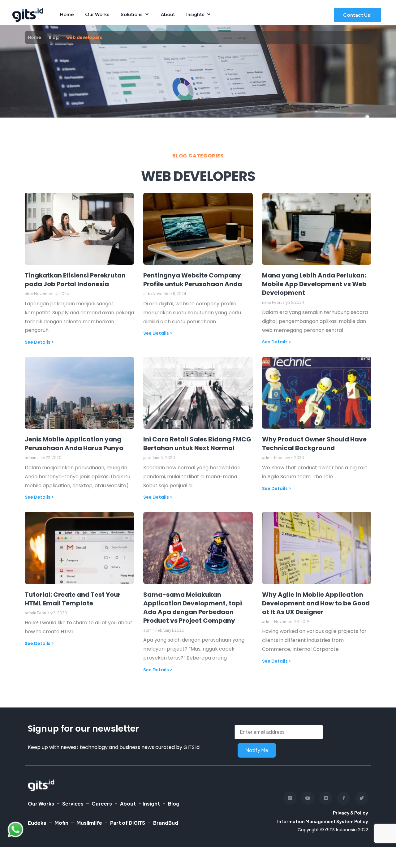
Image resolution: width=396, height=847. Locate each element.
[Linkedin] (289, 798)
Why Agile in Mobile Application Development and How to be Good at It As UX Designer (316, 603)
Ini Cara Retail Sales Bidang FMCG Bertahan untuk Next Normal (197, 443)
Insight (151, 803)
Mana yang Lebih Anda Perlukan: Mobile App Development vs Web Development (314, 284)
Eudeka (37, 822)
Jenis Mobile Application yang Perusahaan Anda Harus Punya (74, 443)
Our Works (41, 803)
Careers (102, 803)
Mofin (61, 822)
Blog (54, 37)
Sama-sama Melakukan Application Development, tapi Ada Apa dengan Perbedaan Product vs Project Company (192, 607)
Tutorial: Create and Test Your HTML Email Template (73, 599)
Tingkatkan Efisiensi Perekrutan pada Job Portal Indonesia (75, 279)
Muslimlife (89, 822)
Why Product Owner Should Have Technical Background (314, 443)
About (128, 803)
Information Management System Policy (322, 821)
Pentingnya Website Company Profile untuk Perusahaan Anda (192, 279)
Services (73, 803)
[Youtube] (307, 798)
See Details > (39, 342)
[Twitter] (361, 798)
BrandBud (165, 822)
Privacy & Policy (350, 812)
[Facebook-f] (343, 798)
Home (34, 37)
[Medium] (325, 798)
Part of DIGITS (127, 822)
